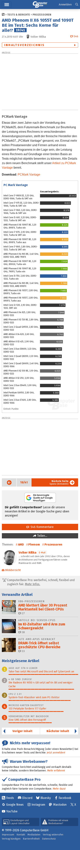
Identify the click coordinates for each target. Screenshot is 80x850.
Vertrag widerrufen (53, 834)
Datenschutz (49, 838)
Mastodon (60, 804)
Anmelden (65, 4)
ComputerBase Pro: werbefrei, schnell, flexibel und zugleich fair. (40, 582)
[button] (76, 4)
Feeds (10, 798)
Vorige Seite (6, 482)
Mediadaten (34, 834)
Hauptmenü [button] (6, 4)
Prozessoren (42, 14)
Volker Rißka (27, 552)
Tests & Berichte (18, 14)
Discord (27, 798)
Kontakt (21, 834)
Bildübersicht (13, 570)
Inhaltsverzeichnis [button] (24, 45)
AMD (21, 544)
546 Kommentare (41, 527)
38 (23, 632)
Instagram (38, 804)
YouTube (11, 811)
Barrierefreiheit (31, 838)
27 (23, 613)
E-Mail (42, 552)
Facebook (65, 798)
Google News (15, 804)
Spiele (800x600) (58, 482)
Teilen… (41, 535)
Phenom (34, 544)
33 (23, 651)
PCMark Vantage (29, 174)
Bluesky (45, 798)
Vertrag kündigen (11, 838)
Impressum (8, 834)
